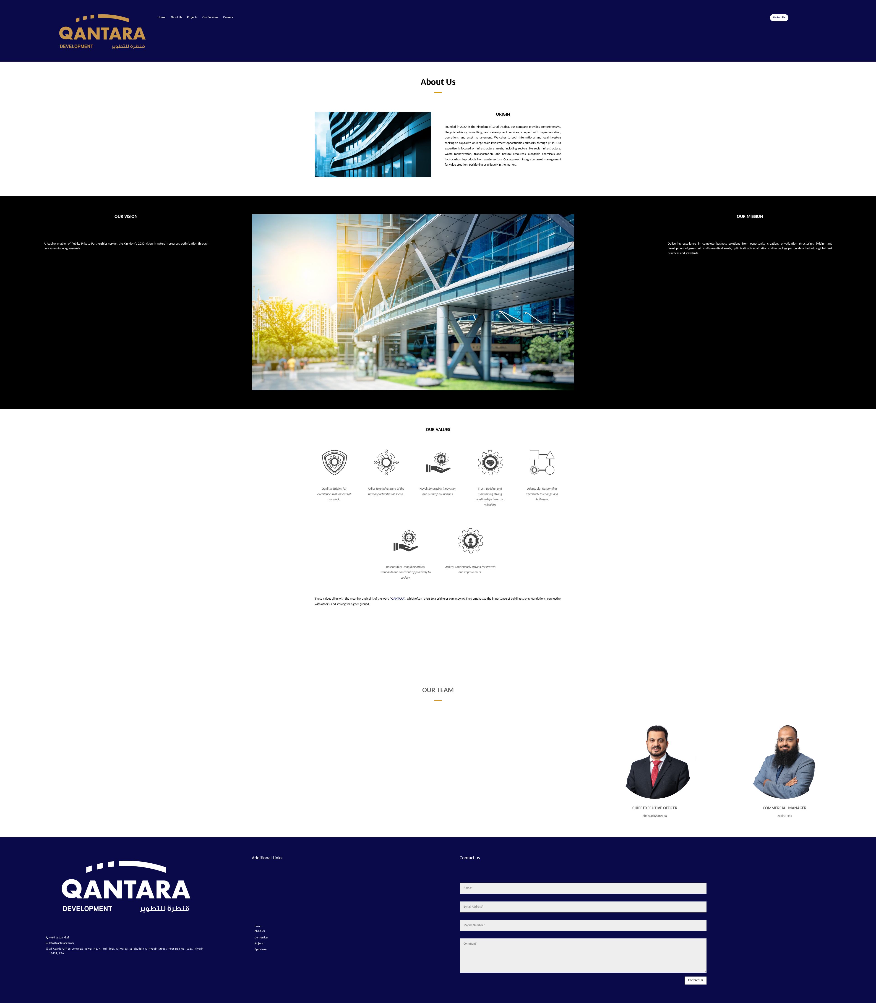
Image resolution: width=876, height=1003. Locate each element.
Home (161, 17)
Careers (228, 17)
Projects (192, 17)
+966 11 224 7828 (59, 937)
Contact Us (779, 17)
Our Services (210, 17)
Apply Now (261, 949)
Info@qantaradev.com (61, 943)
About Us (176, 17)
